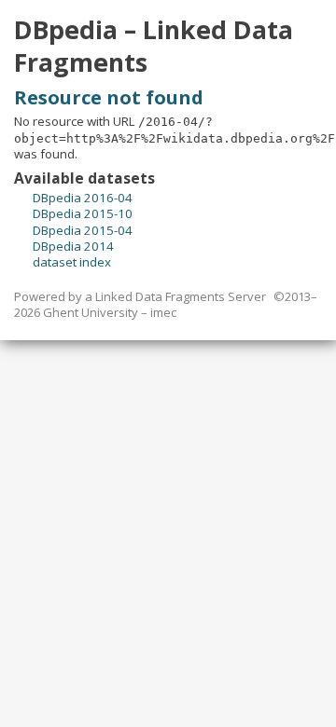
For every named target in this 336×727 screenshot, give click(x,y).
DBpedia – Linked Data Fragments (153, 46)
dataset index (72, 262)
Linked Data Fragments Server (180, 296)
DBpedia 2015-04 (83, 230)
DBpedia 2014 (73, 246)
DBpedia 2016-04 (83, 197)
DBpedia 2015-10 (83, 213)
